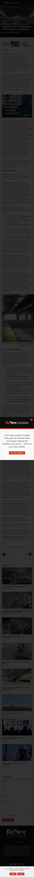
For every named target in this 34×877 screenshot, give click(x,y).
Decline (21, 874)
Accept (13, 874)
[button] (31, 420)
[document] (17, 438)
